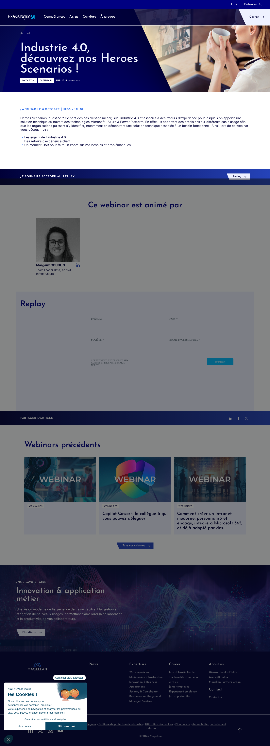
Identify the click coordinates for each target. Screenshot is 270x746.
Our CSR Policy (218, 677)
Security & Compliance (143, 691)
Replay (237, 176)
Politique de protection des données (120, 724)
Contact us (215, 697)
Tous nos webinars (134, 545)
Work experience (139, 672)
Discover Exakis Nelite (223, 672)
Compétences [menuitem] (54, 17)
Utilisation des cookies (159, 724)
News (93, 664)
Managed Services (140, 701)
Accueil (25, 33)
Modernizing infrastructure (146, 677)
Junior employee (179, 686)
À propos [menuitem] (107, 17)
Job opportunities (180, 696)
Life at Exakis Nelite (182, 672)
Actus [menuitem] (73, 17)
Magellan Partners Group (225, 682)
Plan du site (182, 724)
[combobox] (234, 4)
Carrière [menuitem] (89, 17)
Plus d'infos (29, 632)
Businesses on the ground (145, 696)
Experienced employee (183, 691)
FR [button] (232, 4)
